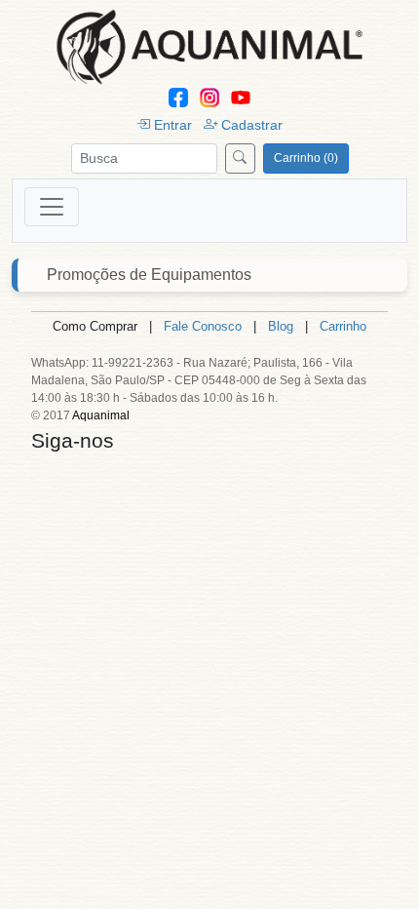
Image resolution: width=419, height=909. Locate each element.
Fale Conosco (203, 326)
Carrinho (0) (306, 158)
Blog (280, 326)
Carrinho (343, 326)
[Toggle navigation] (51, 206)
